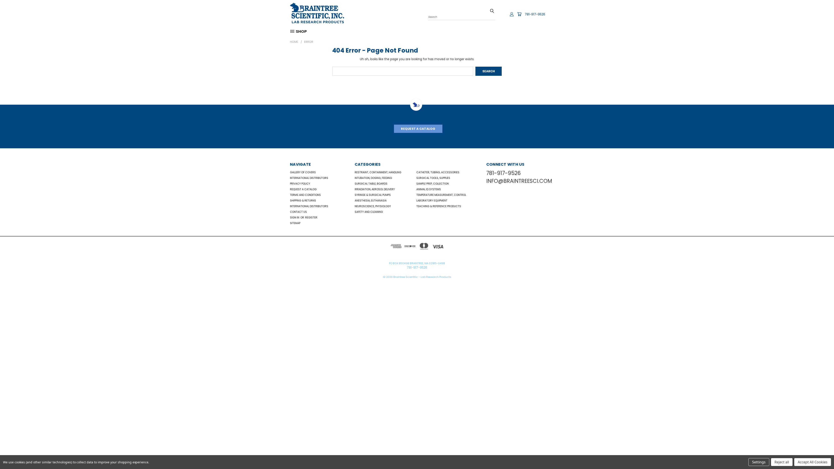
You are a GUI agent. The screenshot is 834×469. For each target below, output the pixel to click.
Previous (822, 455)
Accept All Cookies (812, 462)
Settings (759, 462)
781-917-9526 (535, 14)
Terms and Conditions (305, 195)
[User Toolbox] (512, 14)
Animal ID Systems (428, 189)
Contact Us (298, 212)
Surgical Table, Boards (371, 183)
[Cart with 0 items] (519, 14)
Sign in (295, 217)
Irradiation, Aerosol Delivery (375, 189)
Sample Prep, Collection (432, 183)
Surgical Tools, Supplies (433, 178)
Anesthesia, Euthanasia (371, 200)
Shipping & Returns (303, 200)
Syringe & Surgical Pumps (373, 195)
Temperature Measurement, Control (441, 195)
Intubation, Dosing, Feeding (373, 178)
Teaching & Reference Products (438, 206)
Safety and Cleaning (369, 212)
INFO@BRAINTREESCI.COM (519, 181)
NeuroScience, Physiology (373, 206)
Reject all (781, 462)
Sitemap (295, 223)
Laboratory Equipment (431, 200)
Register (311, 217)
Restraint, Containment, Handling (378, 172)
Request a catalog (303, 189)
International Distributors (309, 178)
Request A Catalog (418, 129)
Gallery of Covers (303, 172)
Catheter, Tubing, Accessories (437, 172)
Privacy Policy (300, 183)
